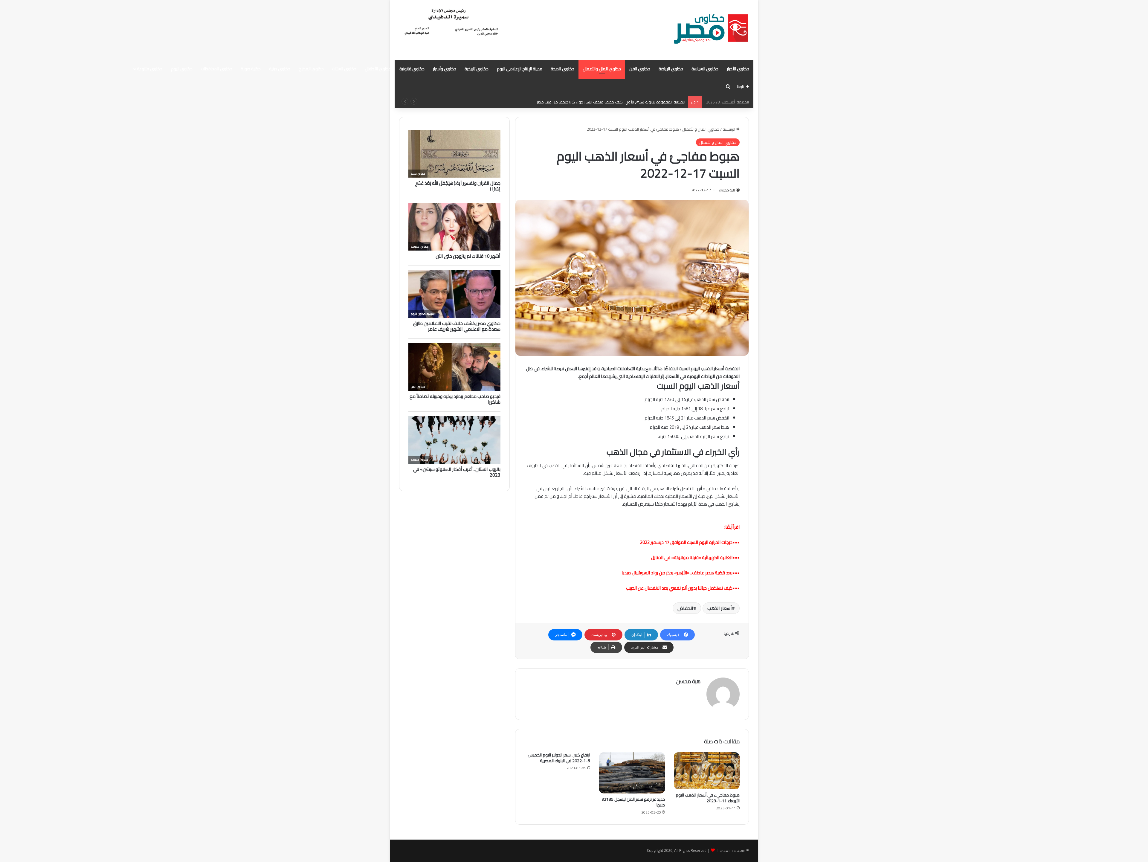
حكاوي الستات (344, 69)
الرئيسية (729, 129)
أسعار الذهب (719, 608)
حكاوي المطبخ (311, 69)
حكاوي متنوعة (149, 69)
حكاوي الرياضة (671, 69)
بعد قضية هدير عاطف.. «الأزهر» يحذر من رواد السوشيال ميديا (677, 572)
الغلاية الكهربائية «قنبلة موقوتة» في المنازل (691, 557)
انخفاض (685, 608)
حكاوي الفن (639, 69)
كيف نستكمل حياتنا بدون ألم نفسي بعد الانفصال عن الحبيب (679, 588)
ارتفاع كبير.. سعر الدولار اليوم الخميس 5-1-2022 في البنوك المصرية (559, 758)
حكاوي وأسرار (444, 69)
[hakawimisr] (710, 30)
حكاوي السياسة (704, 69)
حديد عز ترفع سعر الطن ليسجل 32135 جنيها (633, 802)
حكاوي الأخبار (738, 69)
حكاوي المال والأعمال (602, 69)
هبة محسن (727, 190)
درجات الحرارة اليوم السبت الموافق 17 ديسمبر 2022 (686, 542)
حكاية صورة (251, 69)
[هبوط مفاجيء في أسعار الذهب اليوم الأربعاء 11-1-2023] (707, 770)
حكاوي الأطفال (378, 69)
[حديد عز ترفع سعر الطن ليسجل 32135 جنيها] (632, 772)
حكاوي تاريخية (476, 69)
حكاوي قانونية (412, 69)
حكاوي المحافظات (216, 69)
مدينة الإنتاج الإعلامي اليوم (519, 69)
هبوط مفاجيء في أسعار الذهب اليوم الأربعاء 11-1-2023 (708, 798)
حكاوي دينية (279, 69)
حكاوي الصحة (562, 69)
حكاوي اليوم (182, 69)
